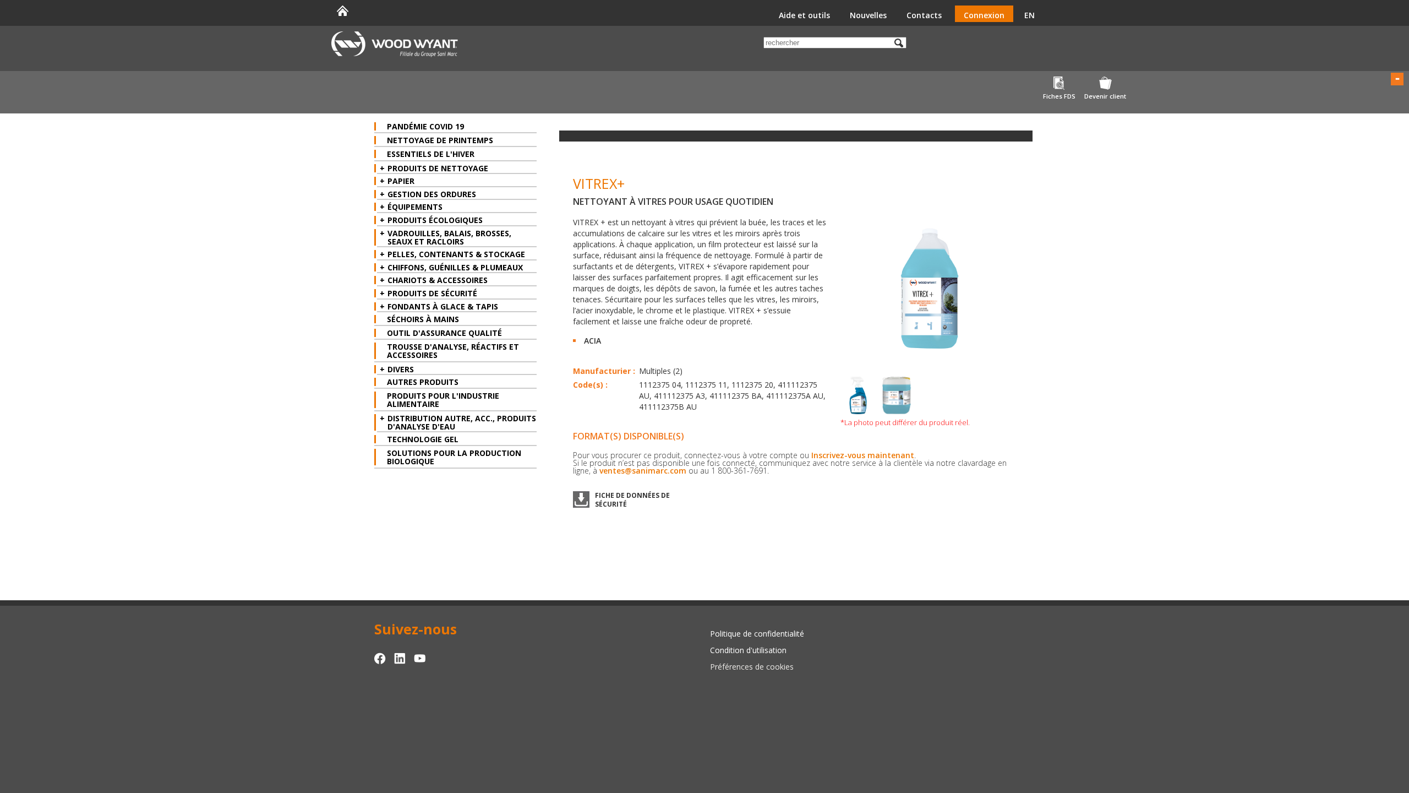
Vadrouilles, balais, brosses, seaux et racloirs (449, 237)
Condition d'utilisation (748, 650)
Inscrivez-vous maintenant (862, 455)
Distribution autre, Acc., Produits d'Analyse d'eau (461, 422)
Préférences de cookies (752, 666)
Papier (400, 181)
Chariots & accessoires (437, 280)
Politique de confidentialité (757, 633)
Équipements (415, 207)
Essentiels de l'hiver (430, 154)
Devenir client (1105, 96)
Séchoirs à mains (423, 319)
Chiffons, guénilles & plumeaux (455, 267)
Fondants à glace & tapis (442, 306)
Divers (400, 369)
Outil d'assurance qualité (444, 333)
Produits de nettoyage (437, 168)
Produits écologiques (435, 220)
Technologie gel (422, 439)
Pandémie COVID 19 (425, 126)
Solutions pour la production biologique (454, 457)
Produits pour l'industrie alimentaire (443, 399)
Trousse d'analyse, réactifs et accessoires (453, 350)
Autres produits (422, 382)
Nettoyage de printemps (440, 140)
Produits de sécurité (432, 293)
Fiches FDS (1059, 96)
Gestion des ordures (431, 194)
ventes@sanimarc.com (642, 470)
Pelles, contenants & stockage (456, 254)
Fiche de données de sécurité (632, 499)
